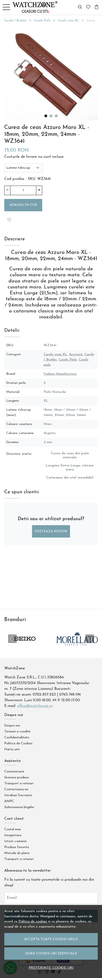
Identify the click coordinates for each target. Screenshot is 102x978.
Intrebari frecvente (18, 795)
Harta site (12, 749)
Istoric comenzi (15, 841)
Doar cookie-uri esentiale (51, 953)
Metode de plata (16, 853)
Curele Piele (42, 20)
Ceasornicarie (14, 771)
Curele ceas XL (68, 20)
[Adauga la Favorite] (9, 220)
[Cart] (96, 7)
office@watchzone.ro (35, 706)
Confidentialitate (16, 737)
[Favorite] (88, 7)
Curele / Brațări (15, 20)
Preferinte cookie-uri (51, 968)
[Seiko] (24, 648)
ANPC (9, 801)
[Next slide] (89, 638)
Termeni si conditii (17, 731)
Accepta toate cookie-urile (51, 939)
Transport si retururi (18, 783)
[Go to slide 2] (51, 115)
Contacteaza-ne (16, 789)
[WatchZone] (36, 7)
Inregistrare (12, 835)
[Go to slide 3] (56, 115)
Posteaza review (51, 531)
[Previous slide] (12, 638)
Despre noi (12, 725)
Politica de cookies (33, 921)
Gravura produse (16, 777)
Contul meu (12, 829)
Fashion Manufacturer (60, 374)
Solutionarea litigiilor (19, 807)
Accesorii (76, 354)
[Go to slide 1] (45, 115)
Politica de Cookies (18, 743)
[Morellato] (77, 648)
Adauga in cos (23, 205)
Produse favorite (16, 847)
